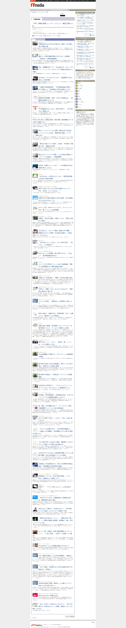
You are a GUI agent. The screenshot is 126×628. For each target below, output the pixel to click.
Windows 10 (42, 9)
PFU (49, 35)
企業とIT (51, 0)
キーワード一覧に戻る (70, 616)
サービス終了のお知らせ (85, 70)
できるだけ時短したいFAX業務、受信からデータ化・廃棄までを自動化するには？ (85, 41)
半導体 (79, 82)
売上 (79, 93)
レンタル (79, 104)
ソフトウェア (54, 35)
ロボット (79, 107)
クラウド (63, 9)
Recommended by (87, 35)
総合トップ (33, 0)
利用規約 (93, 622)
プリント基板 (80, 101)
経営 (47, 0)
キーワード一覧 (40, 12)
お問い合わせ (46, 626)
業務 (59, 35)
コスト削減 (80, 85)
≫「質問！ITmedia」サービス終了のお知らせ (84, 78)
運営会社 (61, 626)
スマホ (74, 0)
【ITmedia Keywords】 (35, 9)
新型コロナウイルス (51, 9)
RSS (58, 626)
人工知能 (67, 9)
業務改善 (79, 99)
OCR (41, 35)
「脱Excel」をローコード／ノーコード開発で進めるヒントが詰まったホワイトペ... (85, 21)
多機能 (45, 35)
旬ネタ (83, 0)
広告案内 (41, 626)
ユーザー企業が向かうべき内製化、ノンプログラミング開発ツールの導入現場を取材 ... (85, 18)
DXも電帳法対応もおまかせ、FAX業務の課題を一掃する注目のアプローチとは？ (85, 53)
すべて (33, 39)
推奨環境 (68, 626)
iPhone (46, 9)
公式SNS (38, 626)
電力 (71, 0)
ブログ (87, 0)
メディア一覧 (33, 626)
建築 (79, 91)
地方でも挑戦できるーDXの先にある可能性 (85, 29)
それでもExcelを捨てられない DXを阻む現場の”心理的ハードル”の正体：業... (85, 26)
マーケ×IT (62, 0)
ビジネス (43, 0)
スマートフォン (59, 9)
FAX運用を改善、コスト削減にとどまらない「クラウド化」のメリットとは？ (85, 47)
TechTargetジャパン (87, 12)
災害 (79, 96)
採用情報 (64, 626)
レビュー (42, 39)
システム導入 (56, 0)
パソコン (78, 0)
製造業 (67, 0)
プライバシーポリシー (53, 626)
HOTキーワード (85, 110)
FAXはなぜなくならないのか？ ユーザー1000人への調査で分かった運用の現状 (85, 56)
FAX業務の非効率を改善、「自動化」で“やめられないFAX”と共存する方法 (85, 44)
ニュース (38, 0)
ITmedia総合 (33, 12)
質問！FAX (35, 33)
